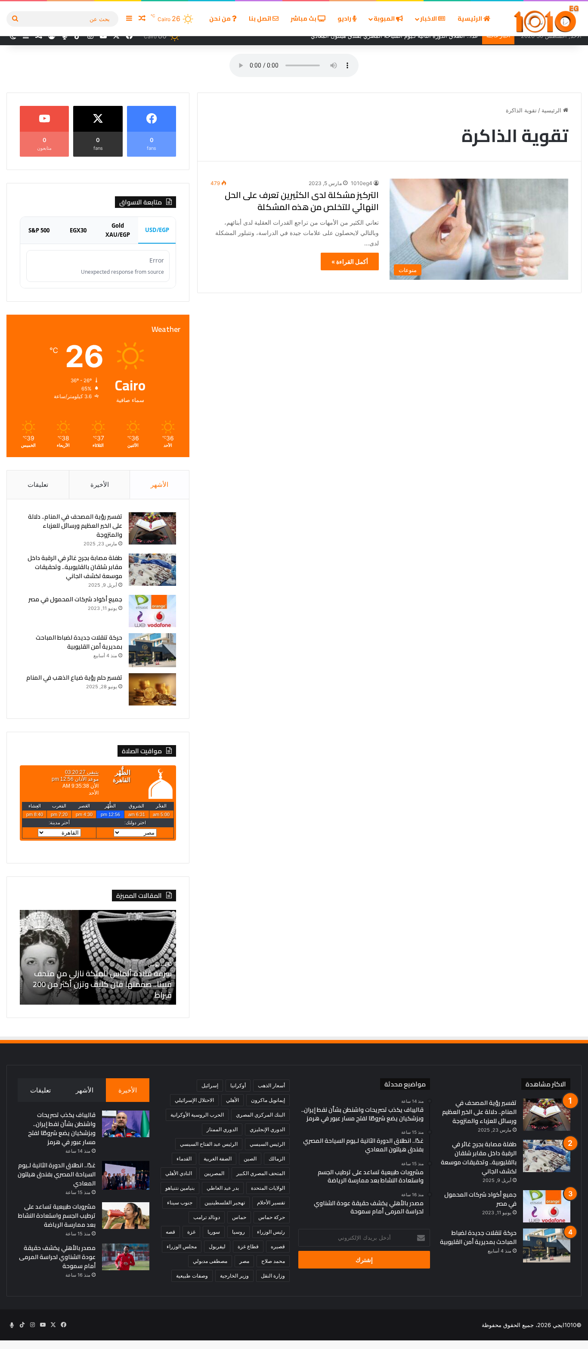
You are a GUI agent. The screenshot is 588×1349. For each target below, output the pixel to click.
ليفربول (217, 1246)
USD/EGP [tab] (157, 230)
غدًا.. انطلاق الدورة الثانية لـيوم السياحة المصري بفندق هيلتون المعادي (57, 1174)
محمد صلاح (273, 1261)
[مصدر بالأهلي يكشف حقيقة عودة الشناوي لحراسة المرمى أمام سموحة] (125, 1257)
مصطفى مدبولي (210, 1261)
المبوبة (385, 18)
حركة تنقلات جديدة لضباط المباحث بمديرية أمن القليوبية (79, 642)
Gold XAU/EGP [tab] (117, 230)
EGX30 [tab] (78, 230)
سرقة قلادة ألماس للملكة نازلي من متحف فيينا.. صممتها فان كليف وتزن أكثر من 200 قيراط (102, 984)
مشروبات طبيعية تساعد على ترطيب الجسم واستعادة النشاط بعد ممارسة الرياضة (57, 1215)
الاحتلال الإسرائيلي (194, 1100)
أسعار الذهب (271, 1085)
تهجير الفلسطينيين (224, 1202)
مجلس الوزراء (182, 1246)
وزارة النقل (273, 1275)
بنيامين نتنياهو (180, 1188)
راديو (345, 18)
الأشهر (159, 484)
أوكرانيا (238, 1085)
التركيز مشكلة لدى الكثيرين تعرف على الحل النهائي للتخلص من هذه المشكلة (302, 201)
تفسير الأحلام (271, 1202)
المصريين (214, 1173)
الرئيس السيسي (267, 1144)
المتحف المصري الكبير (260, 1173)
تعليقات (38, 484)
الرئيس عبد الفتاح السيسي (209, 1144)
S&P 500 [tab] (39, 230)
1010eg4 (361, 183)
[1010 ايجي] (547, 18)
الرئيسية (470, 18)
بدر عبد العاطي (223, 1188)
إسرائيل (209, 1085)
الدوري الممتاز (222, 1129)
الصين (250, 1158)
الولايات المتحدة (268, 1188)
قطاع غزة (248, 1246)
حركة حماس (271, 1217)
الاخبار (429, 18)
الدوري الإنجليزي (267, 1129)
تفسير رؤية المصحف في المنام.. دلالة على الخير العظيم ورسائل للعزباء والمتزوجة (75, 525)
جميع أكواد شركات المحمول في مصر (75, 599)
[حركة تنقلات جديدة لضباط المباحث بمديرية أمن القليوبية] (152, 650)
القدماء (184, 1158)
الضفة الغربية (218, 1158)
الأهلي (232, 1100)
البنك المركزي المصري (260, 1114)
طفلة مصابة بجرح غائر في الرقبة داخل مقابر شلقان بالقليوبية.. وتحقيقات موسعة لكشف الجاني (75, 567)
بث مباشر (304, 18)
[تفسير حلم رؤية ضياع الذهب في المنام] (152, 689)
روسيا (238, 1231)
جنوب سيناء (179, 1202)
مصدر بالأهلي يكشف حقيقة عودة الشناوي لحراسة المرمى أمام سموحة (57, 1257)
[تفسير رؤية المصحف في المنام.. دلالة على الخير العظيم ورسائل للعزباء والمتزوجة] (152, 528)
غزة (191, 1231)
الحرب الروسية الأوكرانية (197, 1114)
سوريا (213, 1231)
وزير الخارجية (234, 1275)
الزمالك (277, 1158)
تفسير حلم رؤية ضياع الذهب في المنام (74, 677)
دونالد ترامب (206, 1217)
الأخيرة (99, 484)
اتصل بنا (260, 18)
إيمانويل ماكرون (268, 1100)
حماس (239, 1217)
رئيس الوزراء (271, 1231)
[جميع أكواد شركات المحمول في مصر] (152, 611)
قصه (170, 1231)
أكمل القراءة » (349, 261)
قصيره (278, 1246)
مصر (244, 1261)
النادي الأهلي (178, 1173)
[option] (97, 957)
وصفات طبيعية (192, 1275)
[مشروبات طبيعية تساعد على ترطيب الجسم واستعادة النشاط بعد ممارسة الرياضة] (125, 1215)
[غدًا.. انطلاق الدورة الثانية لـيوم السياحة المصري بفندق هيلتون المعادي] (125, 1175)
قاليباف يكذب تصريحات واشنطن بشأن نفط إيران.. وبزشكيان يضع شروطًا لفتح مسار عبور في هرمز (62, 1128)
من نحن (220, 18)
